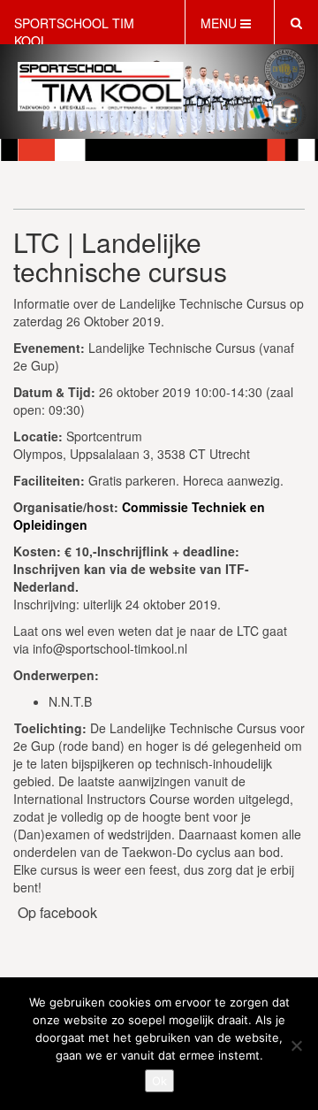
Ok (159, 1081)
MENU (220, 23)
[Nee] (296, 1045)
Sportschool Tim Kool (74, 32)
